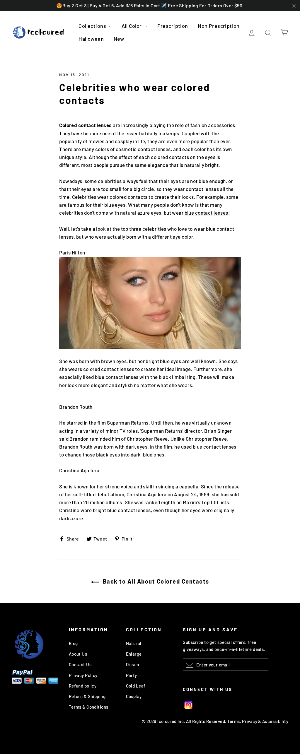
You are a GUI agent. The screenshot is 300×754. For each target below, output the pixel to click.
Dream (132, 664)
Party (131, 675)
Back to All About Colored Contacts (155, 581)
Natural (134, 643)
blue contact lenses (206, 213)
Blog (73, 643)
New (119, 38)
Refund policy (83, 685)
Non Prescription (219, 26)
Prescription (172, 26)
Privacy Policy (83, 675)
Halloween (91, 38)
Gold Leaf (136, 685)
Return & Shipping (87, 696)
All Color (132, 26)
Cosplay (134, 696)
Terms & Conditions (88, 706)
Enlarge (134, 653)
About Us (78, 653)
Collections (93, 26)
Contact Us (80, 664)
